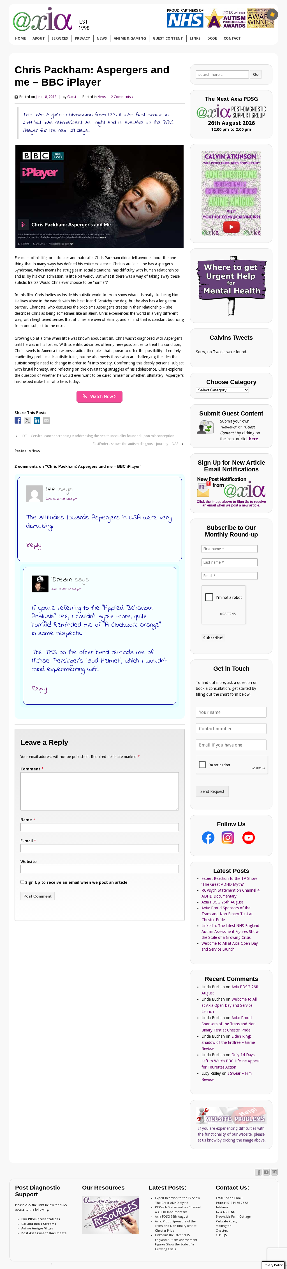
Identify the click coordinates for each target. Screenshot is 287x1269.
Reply (33, 545)
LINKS (195, 38)
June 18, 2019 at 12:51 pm (61, 499)
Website (28, 861)
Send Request (212, 791)
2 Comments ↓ (122, 97)
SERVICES (60, 38)
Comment (32, 769)
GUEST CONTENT (168, 38)
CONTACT (232, 38)
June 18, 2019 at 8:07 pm (66, 589)
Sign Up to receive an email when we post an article (76, 882)
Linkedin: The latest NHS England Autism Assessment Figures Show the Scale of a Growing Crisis (230, 931)
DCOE (212, 38)
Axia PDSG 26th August (222, 902)
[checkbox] (272, 14)
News (102, 97)
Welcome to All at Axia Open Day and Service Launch (229, 1005)
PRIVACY (82, 38)
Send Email (234, 1198)
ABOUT (39, 38)
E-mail (26, 841)
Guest (71, 97)
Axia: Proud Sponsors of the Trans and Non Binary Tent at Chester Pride (227, 914)
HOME (20, 38)
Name (26, 820)
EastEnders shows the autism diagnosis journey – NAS (136, 444)
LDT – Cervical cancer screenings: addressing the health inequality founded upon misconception (97, 436)
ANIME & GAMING (130, 38)
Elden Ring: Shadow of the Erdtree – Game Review (228, 1042)
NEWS (102, 38)
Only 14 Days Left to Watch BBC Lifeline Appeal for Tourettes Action (231, 1061)
